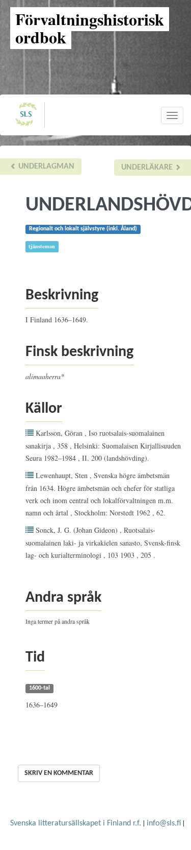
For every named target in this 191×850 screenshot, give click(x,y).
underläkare (148, 167)
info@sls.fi (164, 823)
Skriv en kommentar (58, 773)
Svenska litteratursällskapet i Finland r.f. (75, 823)
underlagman (45, 166)
